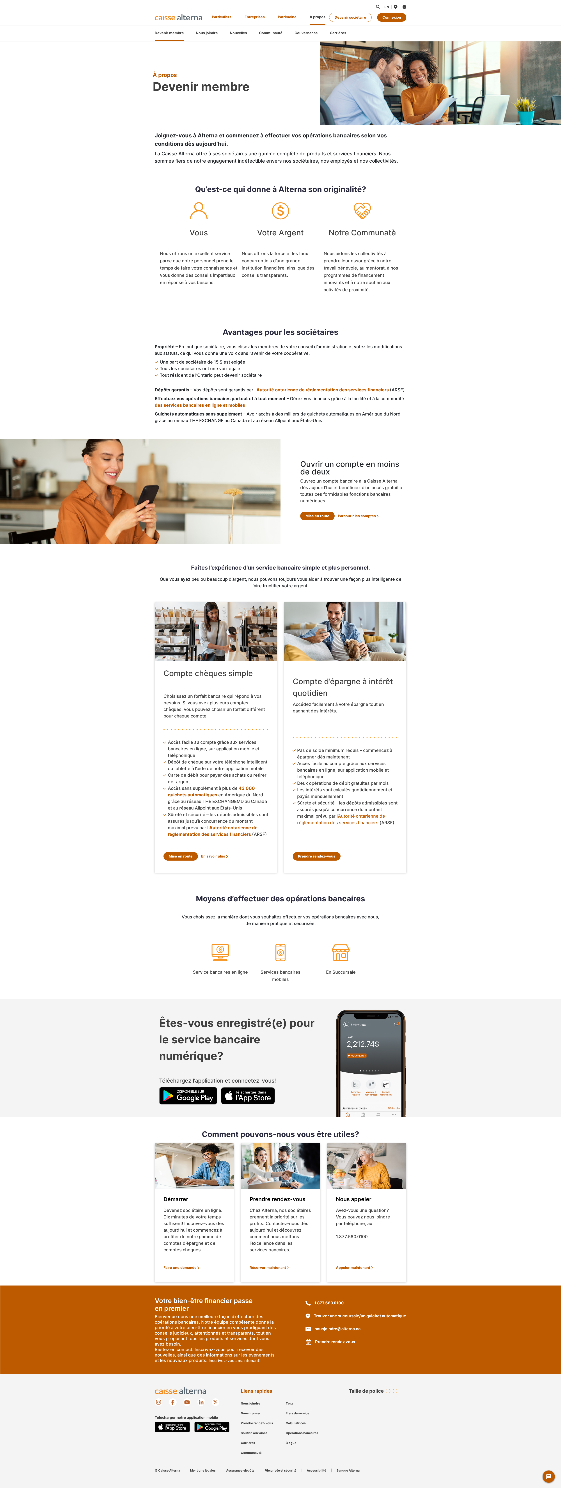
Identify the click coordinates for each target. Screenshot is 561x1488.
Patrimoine (287, 17)
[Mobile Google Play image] (212, 1427)
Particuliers (221, 17)
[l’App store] (248, 1095)
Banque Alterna (348, 1470)
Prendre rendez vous (335, 1341)
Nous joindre (250, 1403)
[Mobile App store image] (172, 1427)
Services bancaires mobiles (280, 964)
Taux (289, 1403)
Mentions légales (203, 1470)
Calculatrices (296, 1423)
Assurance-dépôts (240, 1470)
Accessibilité (316, 1470)
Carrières (248, 1443)
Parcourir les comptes (357, 516)
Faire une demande (180, 1267)
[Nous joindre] (404, 7)
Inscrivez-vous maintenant (234, 1360)
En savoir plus (213, 856)
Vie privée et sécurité (280, 1470)
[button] (378, 7)
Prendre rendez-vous (316, 856)
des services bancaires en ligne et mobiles (200, 405)
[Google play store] (188, 1095)
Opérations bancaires (302, 1433)
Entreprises (255, 17)
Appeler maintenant (353, 1267)
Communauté (251, 1452)
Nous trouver (251, 1413)
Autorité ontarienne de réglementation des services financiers (322, 389)
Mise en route (317, 516)
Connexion (391, 17)
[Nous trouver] (395, 7)
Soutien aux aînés (254, 1433)
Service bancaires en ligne (220, 964)
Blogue (291, 1443)
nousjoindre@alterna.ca (337, 1328)
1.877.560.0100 (329, 1303)
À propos (317, 17)
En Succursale (341, 964)
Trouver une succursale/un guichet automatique (360, 1316)
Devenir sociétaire (350, 17)
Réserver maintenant (268, 1267)
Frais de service (297, 1413)
